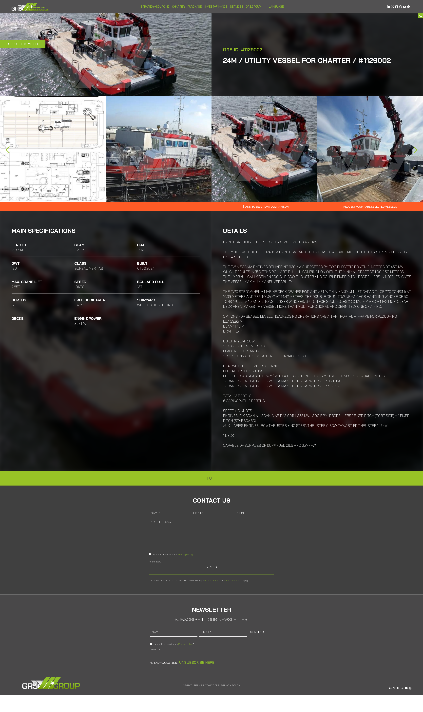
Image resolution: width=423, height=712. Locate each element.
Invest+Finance (216, 6)
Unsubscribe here (196, 662)
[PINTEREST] (408, 6)
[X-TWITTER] (392, 6)
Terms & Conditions (207, 685)
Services (236, 6)
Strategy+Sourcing (155, 6)
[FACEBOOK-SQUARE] (396, 6)
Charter (178, 6)
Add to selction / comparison (267, 206)
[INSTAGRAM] (400, 6)
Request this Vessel (23, 44)
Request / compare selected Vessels (370, 206)
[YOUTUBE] (404, 6)
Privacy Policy (185, 554)
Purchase (194, 6)
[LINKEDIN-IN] (388, 6)
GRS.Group (253, 6)
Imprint (187, 685)
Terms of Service (232, 580)
